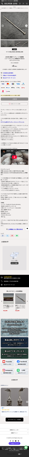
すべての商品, (9, 51)
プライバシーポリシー (12, 454)
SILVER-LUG (11, 4)
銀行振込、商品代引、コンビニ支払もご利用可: (11, 81)
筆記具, (13, 51)
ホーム (14, 6)
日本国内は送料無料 (8, 73)
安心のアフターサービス (9, 78)
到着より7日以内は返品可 (9, 75)
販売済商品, (18, 51)
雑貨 (22, 51)
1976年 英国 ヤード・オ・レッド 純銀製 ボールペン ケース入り (8, 307)
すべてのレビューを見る (14, 419)
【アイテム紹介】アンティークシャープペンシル (12, 122)
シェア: (2, 233)
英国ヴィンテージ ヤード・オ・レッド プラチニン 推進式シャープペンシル (20, 307)
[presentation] (2, 301)
